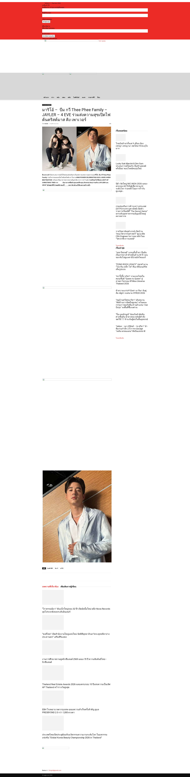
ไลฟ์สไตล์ (76, 97)
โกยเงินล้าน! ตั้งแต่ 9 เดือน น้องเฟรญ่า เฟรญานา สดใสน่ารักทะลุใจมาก (132, 146)
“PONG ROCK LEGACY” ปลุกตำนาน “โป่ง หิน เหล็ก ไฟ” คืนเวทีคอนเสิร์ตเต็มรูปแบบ (132, 266)
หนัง (58, 97)
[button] (145, 75)
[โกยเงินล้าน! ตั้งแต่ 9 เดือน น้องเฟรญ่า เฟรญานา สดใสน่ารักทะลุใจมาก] (132, 137)
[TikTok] (46, 772)
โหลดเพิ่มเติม (120, 245)
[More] (70, 577)
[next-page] (43, 742)
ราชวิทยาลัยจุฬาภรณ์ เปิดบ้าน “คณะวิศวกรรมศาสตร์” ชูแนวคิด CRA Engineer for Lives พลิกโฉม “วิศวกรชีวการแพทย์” (130, 235)
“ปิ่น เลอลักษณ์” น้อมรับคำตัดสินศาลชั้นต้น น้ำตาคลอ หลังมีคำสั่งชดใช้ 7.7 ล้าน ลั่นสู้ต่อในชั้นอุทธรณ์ (132, 316)
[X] (61, 577)
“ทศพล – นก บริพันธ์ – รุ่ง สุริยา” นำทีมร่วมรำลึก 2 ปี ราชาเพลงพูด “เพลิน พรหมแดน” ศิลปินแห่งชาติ (131, 328)
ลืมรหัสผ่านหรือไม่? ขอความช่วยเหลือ (53, 24)
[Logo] (55, 74)
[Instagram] (44, 772)
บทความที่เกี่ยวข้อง (50, 586)
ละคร (83, 97)
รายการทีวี (91, 97)
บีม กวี (56, 568)
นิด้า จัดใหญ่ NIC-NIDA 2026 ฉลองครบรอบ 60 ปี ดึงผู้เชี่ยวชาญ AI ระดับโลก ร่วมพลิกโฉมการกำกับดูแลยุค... (131, 187)
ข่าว (52, 97)
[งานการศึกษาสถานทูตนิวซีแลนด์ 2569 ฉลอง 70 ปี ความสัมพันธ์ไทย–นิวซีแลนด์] (76, 647)
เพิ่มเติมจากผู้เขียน (68, 586)
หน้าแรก (46, 97)
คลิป (69, 97)
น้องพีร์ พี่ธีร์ (50, 568)
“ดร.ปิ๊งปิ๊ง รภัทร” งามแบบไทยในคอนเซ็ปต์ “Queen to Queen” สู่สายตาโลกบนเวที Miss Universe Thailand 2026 (130, 280)
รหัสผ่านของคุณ (47, 19)
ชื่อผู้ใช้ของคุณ (46, 13)
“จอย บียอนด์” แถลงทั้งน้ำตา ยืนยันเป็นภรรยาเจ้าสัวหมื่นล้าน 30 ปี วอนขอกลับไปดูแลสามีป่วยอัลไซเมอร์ (132, 255)
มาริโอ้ (61, 568)
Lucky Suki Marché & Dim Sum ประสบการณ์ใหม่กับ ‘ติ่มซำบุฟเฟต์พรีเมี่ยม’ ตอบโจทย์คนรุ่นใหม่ (131, 166)
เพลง (63, 97)
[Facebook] (56, 577)
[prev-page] (42, 742)
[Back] (68, 3)
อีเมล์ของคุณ (46, 34)
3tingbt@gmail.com (54, 770)
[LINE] (65, 577)
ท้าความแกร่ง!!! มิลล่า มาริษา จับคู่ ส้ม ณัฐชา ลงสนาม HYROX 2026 (131, 291)
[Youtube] (48, 772)
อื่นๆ (98, 97)
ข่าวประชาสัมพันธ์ (47, 105)
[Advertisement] (81, 65)
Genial (46, 123)
